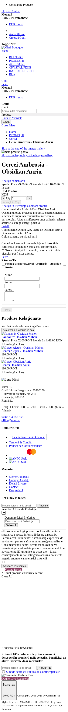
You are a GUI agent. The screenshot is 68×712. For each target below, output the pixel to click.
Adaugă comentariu (13, 180)
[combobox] (19, 111)
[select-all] (18, 330)
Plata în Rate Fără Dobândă (28, 437)
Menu (5, 50)
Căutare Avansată (12, 118)
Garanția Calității (19, 480)
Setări (5, 84)
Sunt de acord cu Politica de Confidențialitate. (33, 671)
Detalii (5, 226)
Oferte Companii (19, 476)
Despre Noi (16, 490)
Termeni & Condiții (20, 442)
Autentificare (17, 34)
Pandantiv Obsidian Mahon (19, 337)
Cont (4, 80)
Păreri (5, 257)
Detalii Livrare (17, 483)
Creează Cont (17, 37)
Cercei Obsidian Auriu (16, 365)
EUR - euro (16, 24)
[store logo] (12, 47)
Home (12, 131)
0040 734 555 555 (12, 416)
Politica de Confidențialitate (25, 445)
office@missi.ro (11, 420)
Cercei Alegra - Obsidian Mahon (22, 351)
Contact (13, 486)
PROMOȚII (16, 135)
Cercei (13, 138)
